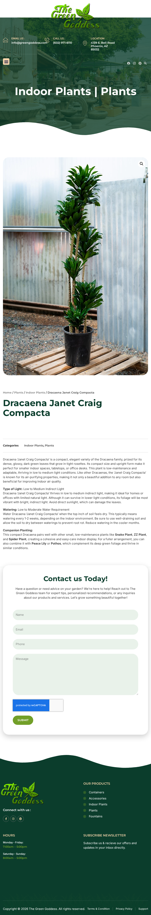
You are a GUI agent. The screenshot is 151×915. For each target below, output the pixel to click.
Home (7, 392)
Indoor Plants (53, 91)
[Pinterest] (140, 63)
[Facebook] (128, 63)
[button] (6, 61)
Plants (118, 91)
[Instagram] (134, 63)
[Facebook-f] (6, 819)
